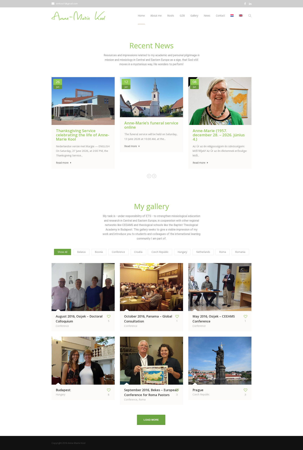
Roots (170, 15)
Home (141, 15)
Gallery (194, 15)
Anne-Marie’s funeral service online (151, 125)
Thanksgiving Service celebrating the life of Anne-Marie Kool (82, 135)
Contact (220, 15)
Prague (198, 390)
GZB (182, 15)
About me (156, 15)
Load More (151, 419)
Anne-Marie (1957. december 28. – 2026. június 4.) (219, 135)
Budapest (63, 390)
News (207, 15)
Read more (62, 162)
